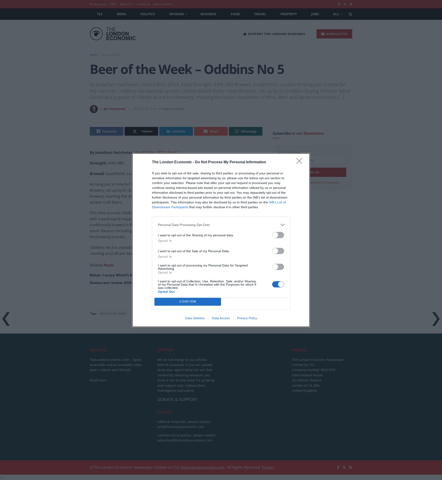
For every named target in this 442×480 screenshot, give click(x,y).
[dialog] (221, 240)
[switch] (278, 235)
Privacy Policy (247, 318)
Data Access (221, 318)
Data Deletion (195, 318)
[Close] (300, 162)
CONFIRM (187, 301)
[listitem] (221, 224)
